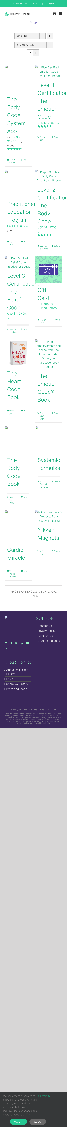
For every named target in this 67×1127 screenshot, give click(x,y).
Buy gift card (43, 321)
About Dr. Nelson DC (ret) (17, 672)
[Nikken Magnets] (48, 516)
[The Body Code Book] (18, 439)
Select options (12, 161)
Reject (38, 1121)
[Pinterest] (22, 643)
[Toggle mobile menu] (60, 13)
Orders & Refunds (48, 640)
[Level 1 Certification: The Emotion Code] (48, 71)
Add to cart (42, 138)
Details (26, 160)
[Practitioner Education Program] (18, 183)
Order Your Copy (42, 416)
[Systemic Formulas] (48, 439)
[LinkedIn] (6, 648)
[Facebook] (6, 643)
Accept (19, 1121)
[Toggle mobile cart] (54, 13)
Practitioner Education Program (21, 212)
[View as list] (36, 53)
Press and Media (17, 689)
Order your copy (13, 412)
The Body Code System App (16, 115)
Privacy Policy (46, 630)
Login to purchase (44, 247)
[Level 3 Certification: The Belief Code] (18, 262)
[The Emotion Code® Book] (48, 354)
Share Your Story (17, 684)
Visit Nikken (43, 552)
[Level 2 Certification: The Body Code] (48, 176)
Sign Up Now (12, 243)
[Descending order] (50, 36)
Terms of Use (45, 635)
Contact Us (44, 625)
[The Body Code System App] (18, 78)
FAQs (9, 679)
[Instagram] (16, 643)
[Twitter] (11, 643)
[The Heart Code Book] (18, 352)
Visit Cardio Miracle (12, 574)
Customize (44, 1095)
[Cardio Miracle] (18, 526)
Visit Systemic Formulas (44, 484)
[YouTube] (27, 643)
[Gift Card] (48, 269)
